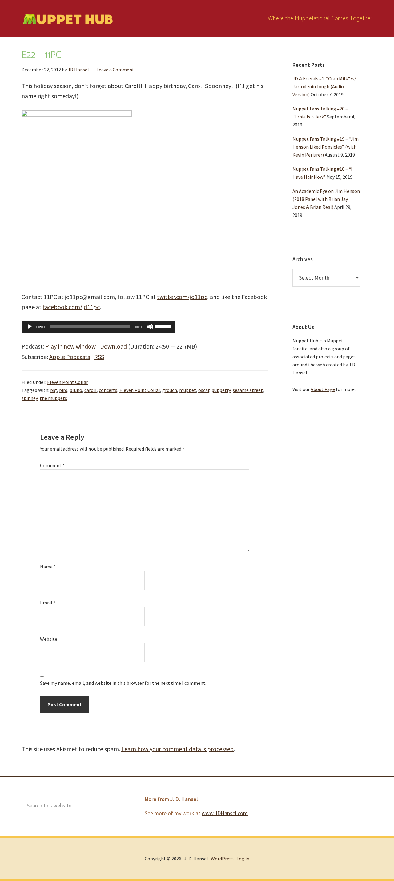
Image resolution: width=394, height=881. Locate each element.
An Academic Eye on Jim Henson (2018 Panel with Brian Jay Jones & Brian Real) (326, 199)
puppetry (221, 390)
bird (63, 390)
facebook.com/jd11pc (71, 307)
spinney (30, 398)
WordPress (222, 858)
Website (48, 639)
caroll (90, 390)
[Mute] (150, 327)
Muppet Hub (68, 18)
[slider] (163, 326)
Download (113, 346)
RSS (99, 357)
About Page (323, 389)
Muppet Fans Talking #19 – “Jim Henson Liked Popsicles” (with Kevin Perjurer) (325, 147)
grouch (169, 390)
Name (48, 567)
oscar (203, 390)
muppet (187, 390)
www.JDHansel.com (225, 813)
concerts (108, 390)
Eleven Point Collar (67, 382)
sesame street (248, 390)
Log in (242, 858)
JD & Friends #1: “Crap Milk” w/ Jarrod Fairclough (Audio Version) (324, 86)
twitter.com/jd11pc (182, 297)
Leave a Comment (115, 69)
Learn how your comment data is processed (177, 749)
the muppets (53, 398)
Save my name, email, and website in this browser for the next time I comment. (123, 683)
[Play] (29, 327)
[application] (98, 327)
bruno (76, 390)
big (53, 390)
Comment (52, 465)
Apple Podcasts (69, 357)
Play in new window (70, 346)
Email (47, 603)
